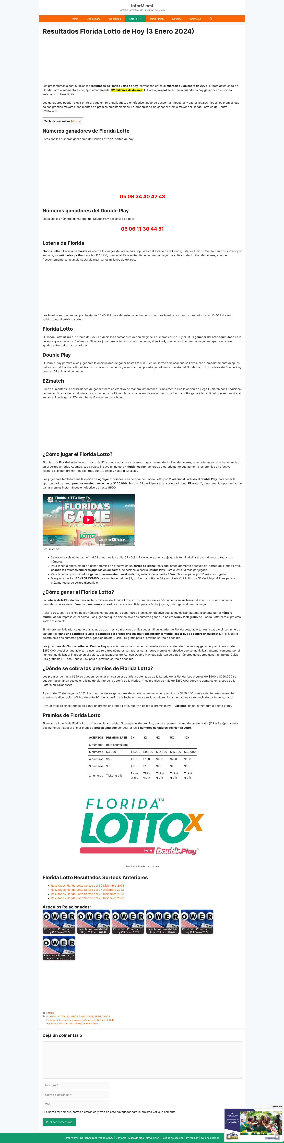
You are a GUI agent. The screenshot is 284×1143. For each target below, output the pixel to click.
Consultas (115, 18)
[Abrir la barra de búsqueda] (210, 18)
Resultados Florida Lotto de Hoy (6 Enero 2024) (72, 1023)
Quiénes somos (210, 1137)
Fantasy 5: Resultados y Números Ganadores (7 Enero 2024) (80, 1020)
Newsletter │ (153, 1137)
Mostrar (76, 121)
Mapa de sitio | (137, 1137)
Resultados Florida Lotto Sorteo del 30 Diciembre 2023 (87, 885)
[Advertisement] (142, 60)
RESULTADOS (102, 1016)
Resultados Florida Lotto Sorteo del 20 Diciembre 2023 (87, 898)
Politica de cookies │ (173, 1137)
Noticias (177, 18)
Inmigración (157, 18)
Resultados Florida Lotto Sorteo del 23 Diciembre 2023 (87, 894)
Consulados (94, 18)
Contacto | (122, 1137)
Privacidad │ (193, 1137)
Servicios (195, 18)
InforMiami (142, 5)
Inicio (75, 18)
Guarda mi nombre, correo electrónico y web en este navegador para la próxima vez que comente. (111, 1112)
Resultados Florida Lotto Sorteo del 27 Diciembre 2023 (87, 889)
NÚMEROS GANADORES (79, 1016)
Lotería (133, 18)
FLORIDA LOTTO (55, 1016)
